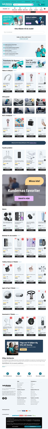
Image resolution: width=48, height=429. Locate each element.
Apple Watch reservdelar (34, 404)
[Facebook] (3, 398)
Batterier (41, 9)
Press (31, 386)
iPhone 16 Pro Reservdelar (34, 403)
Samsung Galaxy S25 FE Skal (21, 404)
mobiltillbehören (7, 364)
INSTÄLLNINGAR (15, 426)
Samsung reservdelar (33, 400)
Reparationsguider (19, 385)
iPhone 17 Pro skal (33, 393)
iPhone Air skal (33, 392)
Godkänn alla (33, 426)
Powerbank (36, 9)
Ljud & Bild (30, 9)
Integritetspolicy (33, 384)
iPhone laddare (19, 391)
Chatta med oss (23, 349)
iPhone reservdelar (33, 399)
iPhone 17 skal (33, 391)
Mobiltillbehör (20, 9)
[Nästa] (44, 9)
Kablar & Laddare (25, 9)
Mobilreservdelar (14, 9)
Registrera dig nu (33, 142)
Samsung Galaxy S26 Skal (20, 399)
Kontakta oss (19, 386)
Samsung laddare (19, 392)
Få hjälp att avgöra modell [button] (24, 38)
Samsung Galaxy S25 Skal (20, 403)
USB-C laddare (19, 393)
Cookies (32, 385)
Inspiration (32, 387)
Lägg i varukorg (7, 91)
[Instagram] (6, 398)
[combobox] (23, 5)
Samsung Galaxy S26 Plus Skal (21, 400)
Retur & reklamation (19, 384)
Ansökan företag (19, 387)
